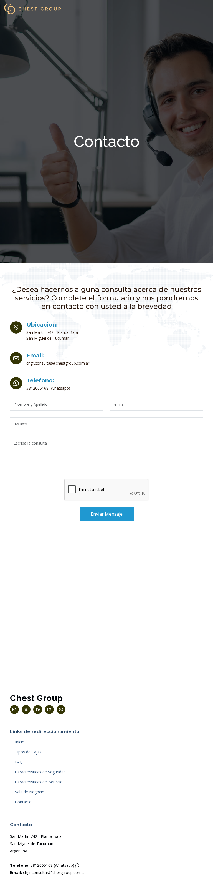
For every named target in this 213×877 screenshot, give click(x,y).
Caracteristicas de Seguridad (40, 772)
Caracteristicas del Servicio (39, 782)
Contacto (23, 802)
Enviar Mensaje (107, 514)
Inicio (19, 742)
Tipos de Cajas (28, 752)
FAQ (19, 762)
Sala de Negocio (29, 792)
